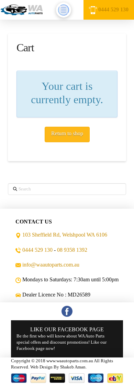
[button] (63, 10)
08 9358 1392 (72, 250)
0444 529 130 (113, 9)
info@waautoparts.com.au (50, 265)
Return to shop (67, 133)
